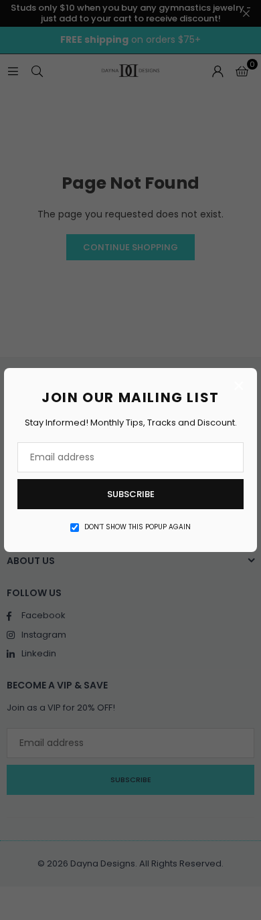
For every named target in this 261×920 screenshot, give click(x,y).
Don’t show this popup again (137, 527)
